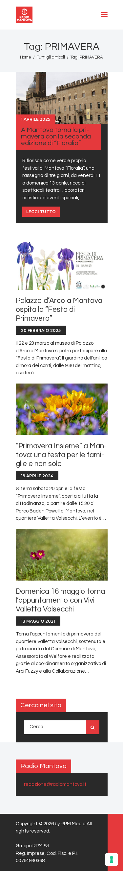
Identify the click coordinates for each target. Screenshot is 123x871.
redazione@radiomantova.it (55, 784)
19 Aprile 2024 (37, 475)
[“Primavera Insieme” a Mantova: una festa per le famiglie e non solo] (62, 409)
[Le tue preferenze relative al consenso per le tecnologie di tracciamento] (111, 859)
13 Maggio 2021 (38, 621)
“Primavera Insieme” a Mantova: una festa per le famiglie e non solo (61, 455)
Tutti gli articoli (51, 57)
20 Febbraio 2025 (41, 330)
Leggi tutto (41, 211)
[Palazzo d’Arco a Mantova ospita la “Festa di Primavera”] (62, 264)
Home (25, 57)
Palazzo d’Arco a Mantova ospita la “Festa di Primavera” (59, 309)
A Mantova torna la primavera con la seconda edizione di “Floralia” (56, 136)
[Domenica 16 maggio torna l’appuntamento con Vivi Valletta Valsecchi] (62, 554)
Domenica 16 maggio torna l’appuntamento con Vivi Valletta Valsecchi (60, 600)
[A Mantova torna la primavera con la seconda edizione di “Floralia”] (62, 98)
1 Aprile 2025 (35, 119)
